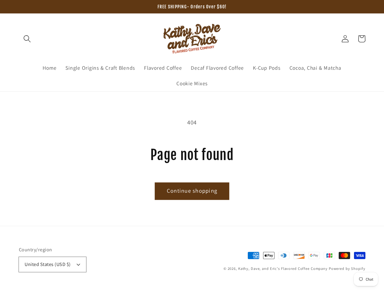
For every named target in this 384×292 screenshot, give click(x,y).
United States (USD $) (48, 264)
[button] (27, 39)
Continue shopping (192, 190)
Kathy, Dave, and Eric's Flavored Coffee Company (283, 268)
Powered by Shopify (347, 268)
